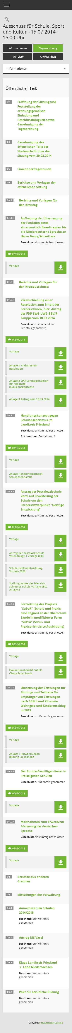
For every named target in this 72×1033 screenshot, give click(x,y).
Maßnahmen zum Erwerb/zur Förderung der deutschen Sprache (42, 826)
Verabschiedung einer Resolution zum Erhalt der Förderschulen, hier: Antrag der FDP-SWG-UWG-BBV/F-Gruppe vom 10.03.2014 (41, 309)
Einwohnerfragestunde (34, 169)
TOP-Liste (17, 56)
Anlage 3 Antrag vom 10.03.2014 (29, 399)
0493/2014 (18, 254)
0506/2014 (18, 848)
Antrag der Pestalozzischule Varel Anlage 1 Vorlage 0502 (26, 555)
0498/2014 (18, 448)
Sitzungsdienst (51, 1022)
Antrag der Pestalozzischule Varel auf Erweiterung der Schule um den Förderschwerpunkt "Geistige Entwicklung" (42, 500)
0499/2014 (18, 644)
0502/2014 (18, 527)
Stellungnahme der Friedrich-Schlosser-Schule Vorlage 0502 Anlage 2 (28, 586)
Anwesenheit (48, 56)
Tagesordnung (48, 48)
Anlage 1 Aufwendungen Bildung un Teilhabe (24, 755)
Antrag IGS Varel (31, 938)
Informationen (17, 48)
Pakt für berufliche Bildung (39, 992)
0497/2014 (18, 339)
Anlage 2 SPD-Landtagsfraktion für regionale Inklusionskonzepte (28, 384)
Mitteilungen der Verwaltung (38, 895)
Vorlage (14, 265)
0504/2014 (18, 728)
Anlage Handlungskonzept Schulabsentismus (25, 475)
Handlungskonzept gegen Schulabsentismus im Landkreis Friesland (39, 419)
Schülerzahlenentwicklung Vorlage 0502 (25, 570)
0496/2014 (18, 793)
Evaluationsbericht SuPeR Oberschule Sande (25, 672)
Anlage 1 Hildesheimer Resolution (23, 367)
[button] (60, 268)
